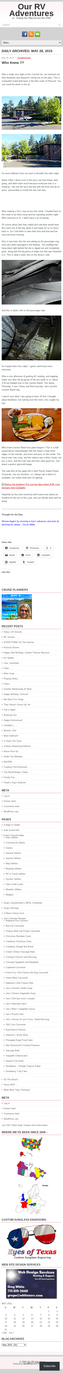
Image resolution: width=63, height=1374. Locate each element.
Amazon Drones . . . (13, 647)
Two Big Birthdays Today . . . (18, 772)
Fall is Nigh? (10, 710)
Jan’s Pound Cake (15, 1014)
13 (32, 1318)
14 (41, 1318)
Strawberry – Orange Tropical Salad (23, 1066)
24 (6, 1326)
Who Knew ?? (13, 63)
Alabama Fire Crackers (17, 920)
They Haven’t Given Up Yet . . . (19, 704)
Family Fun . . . (11, 777)
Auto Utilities (12, 837)
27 (32, 1326)
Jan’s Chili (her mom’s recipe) (20, 998)
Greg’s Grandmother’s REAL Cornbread (23, 903)
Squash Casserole (15, 1061)
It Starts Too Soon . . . (15, 741)
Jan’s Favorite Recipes (15, 918)
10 (6, 1318)
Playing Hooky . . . (13, 678)
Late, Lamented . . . (13, 663)
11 (15, 1318)
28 (41, 1326)
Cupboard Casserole (15, 967)
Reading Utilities (14, 868)
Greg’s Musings (11, 908)
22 (49, 1322)
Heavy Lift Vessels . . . (15, 632)
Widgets (10, 894)
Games (9, 848)
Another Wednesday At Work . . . (20, 689)
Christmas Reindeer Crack (18, 936)
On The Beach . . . (13, 1079)
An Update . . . (11, 658)
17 (6, 1322)
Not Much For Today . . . (16, 699)
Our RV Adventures (31, 10)
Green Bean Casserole (17, 977)
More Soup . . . (11, 673)
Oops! (7, 684)
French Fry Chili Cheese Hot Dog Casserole (27, 972)
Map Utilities (12, 863)
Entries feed (9, 801)
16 (57, 1318)
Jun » (11, 1332)
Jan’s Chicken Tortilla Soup (19, 988)
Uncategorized (24, 58)
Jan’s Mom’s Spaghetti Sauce (20, 1009)
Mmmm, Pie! (10, 730)
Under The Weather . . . (15, 756)
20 (32, 1322)
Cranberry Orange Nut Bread (19, 946)
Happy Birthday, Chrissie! (16, 694)
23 (57, 1322)
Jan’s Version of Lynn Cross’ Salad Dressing (27, 1019)
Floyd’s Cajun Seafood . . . (17, 782)
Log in (7, 796)
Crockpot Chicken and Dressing (21, 957)
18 (15, 1322)
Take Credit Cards (14, 884)
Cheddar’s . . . (10, 725)
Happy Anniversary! (13, 720)
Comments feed (11, 806)
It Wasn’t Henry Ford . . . (16, 913)
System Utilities (13, 879)
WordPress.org (11, 811)
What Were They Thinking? (17, 1090)
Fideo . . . (8, 668)
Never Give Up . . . (13, 751)
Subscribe (50, 1366)
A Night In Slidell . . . (14, 825)
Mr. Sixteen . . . (11, 637)
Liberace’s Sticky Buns (17, 1035)
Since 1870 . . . (11, 1084)
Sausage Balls (13, 1050)
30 (57, 1326)
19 (23, 1322)
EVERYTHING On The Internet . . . (21, 642)
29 (49, 1326)
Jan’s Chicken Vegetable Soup (20, 993)
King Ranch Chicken (16, 1029)
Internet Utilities (13, 858)
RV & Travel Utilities (16, 874)
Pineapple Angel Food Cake (19, 1040)
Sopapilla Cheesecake (16, 1055)
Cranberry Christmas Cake (18, 941)
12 (23, 1318)
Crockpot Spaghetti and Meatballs (22, 962)
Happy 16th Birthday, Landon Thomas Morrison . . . (28, 652)
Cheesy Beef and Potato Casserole (23, 931)
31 (6, 1329)
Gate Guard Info (11, 830)
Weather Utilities (14, 889)
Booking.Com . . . (12, 715)
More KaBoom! (11, 736)
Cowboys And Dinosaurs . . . (17, 767)
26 (23, 1326)
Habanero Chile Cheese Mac (19, 983)
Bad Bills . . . (10, 761)
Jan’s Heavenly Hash (16, 1003)
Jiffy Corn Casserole (16, 1024)
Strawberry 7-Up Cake (16, 1071)
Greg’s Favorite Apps (14, 835)
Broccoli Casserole (15, 926)
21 (41, 1322)
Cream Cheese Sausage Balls (20, 952)
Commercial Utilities (15, 842)
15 (49, 1318)
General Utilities (13, 853)
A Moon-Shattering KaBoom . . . (19, 746)
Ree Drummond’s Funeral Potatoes (23, 1045)
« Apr (4, 1332)
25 (15, 1326)
